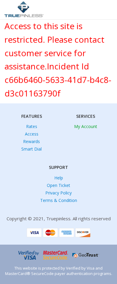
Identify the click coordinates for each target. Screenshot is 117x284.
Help (58, 178)
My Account (85, 126)
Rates (31, 126)
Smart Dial (31, 149)
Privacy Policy (58, 193)
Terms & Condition (58, 200)
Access (31, 134)
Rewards (31, 141)
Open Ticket (58, 185)
